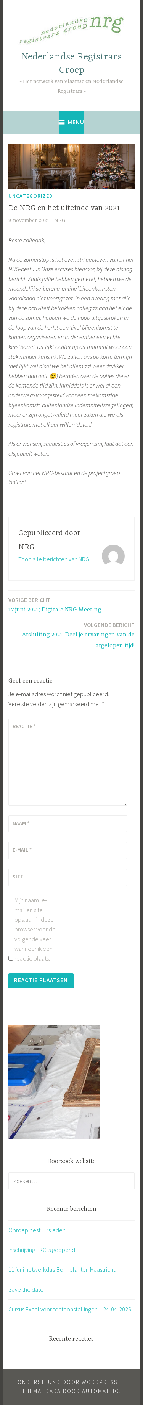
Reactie (24, 726)
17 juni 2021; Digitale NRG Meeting (54, 604)
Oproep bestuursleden (37, 1230)
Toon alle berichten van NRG (53, 559)
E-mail (22, 849)
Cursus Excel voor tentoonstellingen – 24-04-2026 (69, 1309)
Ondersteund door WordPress (67, 1382)
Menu (76, 122)
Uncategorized (30, 195)
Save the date (25, 1289)
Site (18, 876)
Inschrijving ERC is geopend (41, 1249)
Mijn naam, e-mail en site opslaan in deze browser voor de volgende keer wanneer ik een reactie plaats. (35, 929)
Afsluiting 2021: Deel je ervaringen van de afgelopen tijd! (78, 635)
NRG (59, 220)
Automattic (100, 1391)
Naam (21, 823)
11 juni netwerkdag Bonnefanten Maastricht (61, 1269)
